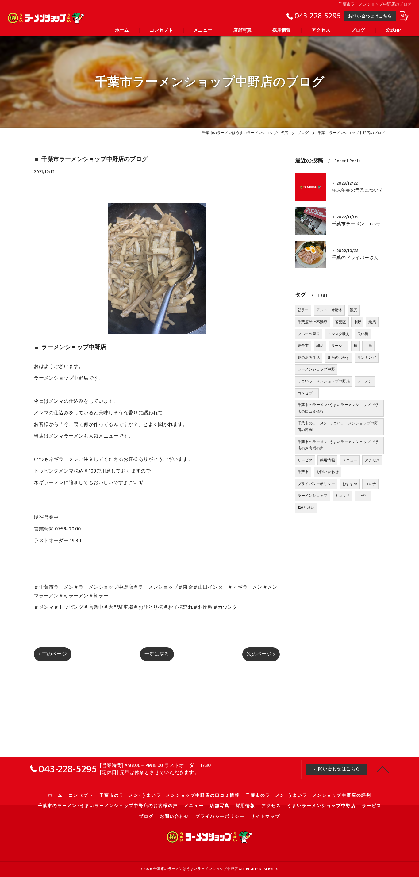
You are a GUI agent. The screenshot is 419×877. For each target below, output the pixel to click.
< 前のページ (52, 654)
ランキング (366, 357)
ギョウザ (342, 495)
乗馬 (372, 322)
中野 (357, 322)
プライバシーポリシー (316, 484)
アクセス (372, 460)
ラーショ (338, 346)
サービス (305, 460)
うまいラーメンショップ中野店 (324, 381)
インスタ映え (338, 334)
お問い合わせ (327, 472)
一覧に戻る (156, 654)
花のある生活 (309, 357)
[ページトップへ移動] (383, 769)
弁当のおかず (338, 357)
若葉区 (340, 322)
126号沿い (306, 507)
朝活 (320, 346)
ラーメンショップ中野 (316, 369)
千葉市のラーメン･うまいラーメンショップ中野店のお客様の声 (338, 445)
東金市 (303, 346)
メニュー (349, 460)
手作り (363, 495)
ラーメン (364, 381)
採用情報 (327, 460)
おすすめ (349, 484)
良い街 (363, 334)
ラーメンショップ (313, 495)
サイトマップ (265, 816)
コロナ (370, 484)
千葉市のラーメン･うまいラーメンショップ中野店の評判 (338, 426)
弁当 (368, 346)
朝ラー (303, 310)
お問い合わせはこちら (370, 16)
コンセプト (307, 393)
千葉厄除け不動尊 (313, 322)
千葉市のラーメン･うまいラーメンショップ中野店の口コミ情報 (338, 408)
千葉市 (303, 472)
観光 (353, 310)
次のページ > (261, 654)
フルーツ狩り (309, 334)
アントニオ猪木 (329, 310)
